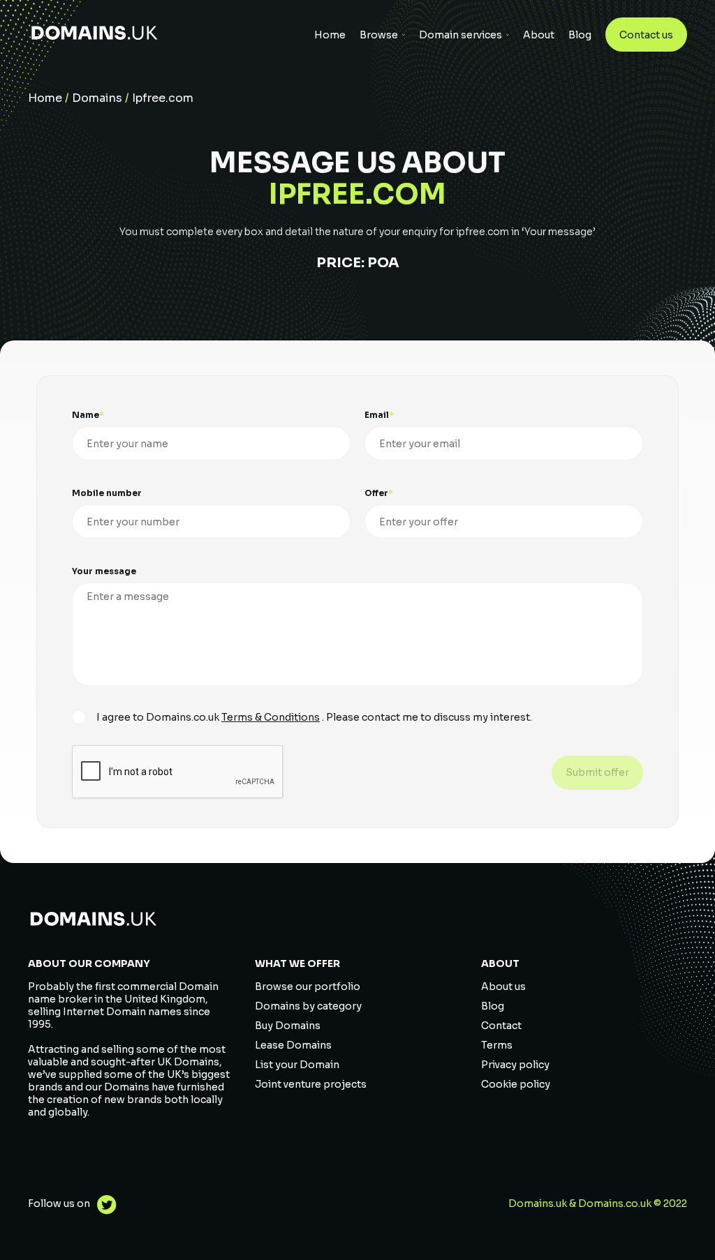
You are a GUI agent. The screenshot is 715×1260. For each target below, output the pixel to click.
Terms (497, 1045)
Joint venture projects (311, 1084)
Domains (97, 98)
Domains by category (308, 1006)
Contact (501, 1025)
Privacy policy (515, 1064)
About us (503, 986)
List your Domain (297, 1064)
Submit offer (597, 772)
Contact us (646, 35)
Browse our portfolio (307, 986)
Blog (579, 35)
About (538, 35)
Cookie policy (515, 1084)
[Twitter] (103, 1206)
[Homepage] (94, 34)
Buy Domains (287, 1025)
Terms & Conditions (270, 717)
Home (330, 35)
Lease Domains (293, 1045)
